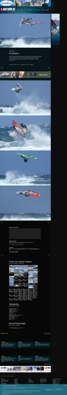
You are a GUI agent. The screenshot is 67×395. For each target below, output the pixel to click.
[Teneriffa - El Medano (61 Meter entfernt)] (16, 278)
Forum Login (30, 380)
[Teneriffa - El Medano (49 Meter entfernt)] (25, 274)
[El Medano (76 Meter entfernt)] (25, 284)
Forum (2, 382)
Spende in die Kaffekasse (35, 387)
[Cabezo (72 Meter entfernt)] (35, 282)
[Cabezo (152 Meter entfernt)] (35, 296)
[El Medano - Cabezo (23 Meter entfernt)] (11, 271)
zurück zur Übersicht (47, 333)
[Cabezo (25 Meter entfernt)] (16, 271)
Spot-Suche (15, 381)
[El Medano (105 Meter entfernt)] (30, 292)
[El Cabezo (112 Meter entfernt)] (11, 296)
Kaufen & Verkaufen (45, 10)
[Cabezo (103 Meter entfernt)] (21, 292)
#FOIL (27, 8)
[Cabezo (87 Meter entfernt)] (11, 290)
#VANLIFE (33, 8)
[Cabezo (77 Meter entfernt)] (30, 284)
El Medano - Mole (12, 309)
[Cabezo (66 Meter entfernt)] (30, 278)
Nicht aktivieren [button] (59, 389)
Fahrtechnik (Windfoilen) (4, 381)
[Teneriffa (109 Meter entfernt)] (30, 294)
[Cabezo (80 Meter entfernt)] (21, 286)
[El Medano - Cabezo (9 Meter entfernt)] (16, 268)
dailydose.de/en (55, 381)
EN (47, 8)
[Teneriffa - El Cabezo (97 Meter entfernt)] (16, 293)
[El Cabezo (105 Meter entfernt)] (35, 292)
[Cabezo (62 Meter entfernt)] (21, 277)
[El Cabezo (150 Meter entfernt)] (30, 296)
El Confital (11, 313)
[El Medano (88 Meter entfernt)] (16, 290)
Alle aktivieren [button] (48, 389)
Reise (25, 10)
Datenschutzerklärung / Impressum (25, 392)
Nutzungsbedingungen (43, 380)
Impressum (41, 382)
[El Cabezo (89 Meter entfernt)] (21, 290)
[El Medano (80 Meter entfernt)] (25, 286)
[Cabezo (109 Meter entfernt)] (21, 294)
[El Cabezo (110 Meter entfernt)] (35, 294)
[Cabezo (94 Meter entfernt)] (30, 290)
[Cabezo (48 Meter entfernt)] (21, 275)
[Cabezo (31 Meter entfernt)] (21, 271)
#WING (22, 8)
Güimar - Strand (12, 316)
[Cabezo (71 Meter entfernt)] (30, 282)
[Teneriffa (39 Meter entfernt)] (35, 271)
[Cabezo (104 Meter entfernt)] (25, 292)
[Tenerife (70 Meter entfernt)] (25, 280)
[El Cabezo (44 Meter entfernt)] (11, 273)
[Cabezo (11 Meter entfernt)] (21, 268)
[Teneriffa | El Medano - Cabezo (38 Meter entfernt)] (25, 271)
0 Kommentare (23, 64)
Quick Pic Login (30, 382)
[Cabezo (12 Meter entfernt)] (25, 268)
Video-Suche (16, 382)
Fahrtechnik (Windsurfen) (4, 380)
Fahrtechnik (30, 10)
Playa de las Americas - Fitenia (14, 315)
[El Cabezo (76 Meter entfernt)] (11, 286)
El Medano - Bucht (12, 311)
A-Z (18, 11)
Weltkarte (31, 64)
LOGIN (49, 8)
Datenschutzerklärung (21, 248)
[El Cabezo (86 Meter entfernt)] (35, 286)
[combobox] (65, 385)
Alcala (10, 319)
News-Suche (16, 380)
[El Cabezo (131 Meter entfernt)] (25, 296)
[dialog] (33, 389)
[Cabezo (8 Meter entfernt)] (11, 268)
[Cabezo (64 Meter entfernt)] (25, 277)
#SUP (24, 8)
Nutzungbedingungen (34, 248)
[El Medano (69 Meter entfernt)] (16, 280)
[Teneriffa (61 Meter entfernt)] (11, 278)
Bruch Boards (15, 327)
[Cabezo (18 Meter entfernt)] (35, 268)
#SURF (30, 8)
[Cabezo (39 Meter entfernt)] (30, 271)
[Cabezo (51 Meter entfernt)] (35, 275)
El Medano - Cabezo (12, 308)
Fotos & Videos (37, 10)
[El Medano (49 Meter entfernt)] (30, 275)
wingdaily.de (54, 382)
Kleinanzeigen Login (31, 381)
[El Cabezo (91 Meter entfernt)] (25, 290)
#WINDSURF (18, 8)
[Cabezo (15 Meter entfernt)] (30, 268)
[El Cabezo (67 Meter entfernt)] (11, 282)
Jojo (14, 64)
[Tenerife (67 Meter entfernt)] (35, 278)
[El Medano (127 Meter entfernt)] (21, 296)
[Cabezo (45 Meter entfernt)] (16, 275)
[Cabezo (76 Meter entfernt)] (16, 286)
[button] (22, 393)
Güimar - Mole (11, 317)
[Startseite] (8, 10)
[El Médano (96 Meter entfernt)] (11, 292)
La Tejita (10, 312)
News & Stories (20, 10)
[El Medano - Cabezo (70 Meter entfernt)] (21, 281)
